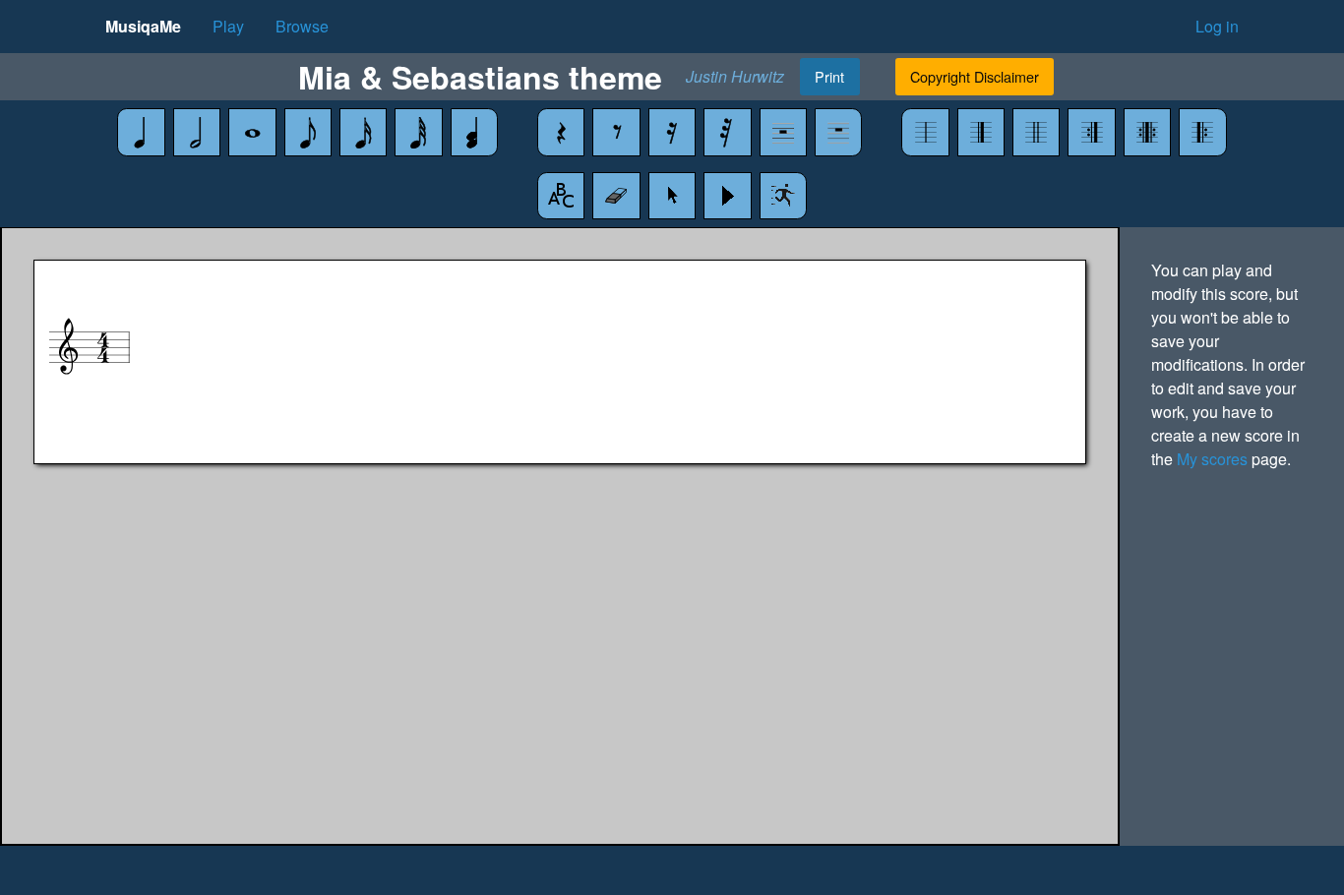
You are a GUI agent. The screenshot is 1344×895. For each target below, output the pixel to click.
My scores (1212, 459)
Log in (1217, 26)
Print (829, 76)
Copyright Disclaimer (974, 76)
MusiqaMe (143, 26)
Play (228, 26)
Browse (302, 26)
